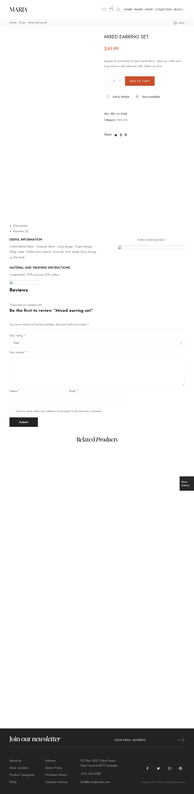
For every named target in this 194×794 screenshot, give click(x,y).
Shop (22, 22)
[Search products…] (118, 10)
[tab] (99, 226)
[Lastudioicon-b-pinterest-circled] (180, 768)
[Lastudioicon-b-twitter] (158, 768)
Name (14, 391)
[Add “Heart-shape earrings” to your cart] (109, 571)
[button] (179, 23)
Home (12, 22)
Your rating (17, 335)
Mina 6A (122, 120)
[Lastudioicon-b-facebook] (147, 768)
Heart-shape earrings (29, 696)
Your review (18, 352)
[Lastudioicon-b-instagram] (169, 768)
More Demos (185, 483)
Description (20, 226)
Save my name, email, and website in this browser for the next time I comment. (59, 411)
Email (73, 391)
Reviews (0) (21, 231)
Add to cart (140, 81)
